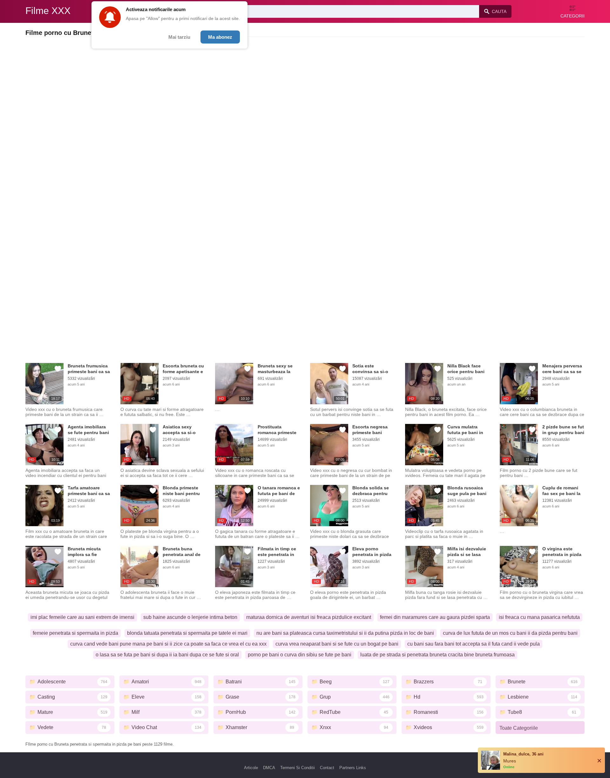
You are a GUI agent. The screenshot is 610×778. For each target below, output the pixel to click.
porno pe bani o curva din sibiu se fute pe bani (299, 654)
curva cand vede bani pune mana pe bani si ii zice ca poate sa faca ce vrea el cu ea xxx (168, 644)
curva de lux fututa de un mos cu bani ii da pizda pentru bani (510, 633)
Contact (327, 767)
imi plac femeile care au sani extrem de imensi (82, 617)
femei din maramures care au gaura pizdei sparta (435, 617)
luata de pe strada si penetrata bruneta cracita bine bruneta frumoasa (437, 654)
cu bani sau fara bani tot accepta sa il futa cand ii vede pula (473, 644)
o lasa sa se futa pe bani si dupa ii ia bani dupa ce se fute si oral (167, 654)
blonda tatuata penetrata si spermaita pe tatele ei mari (187, 633)
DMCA (269, 767)
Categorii (572, 15)
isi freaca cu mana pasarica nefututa (539, 617)
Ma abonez (220, 37)
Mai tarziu (179, 37)
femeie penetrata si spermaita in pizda (75, 633)
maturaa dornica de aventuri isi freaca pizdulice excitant (308, 617)
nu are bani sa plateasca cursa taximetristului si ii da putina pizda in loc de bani (345, 633)
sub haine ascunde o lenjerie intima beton (190, 617)
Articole (251, 767)
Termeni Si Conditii (297, 767)
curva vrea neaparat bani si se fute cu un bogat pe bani (336, 644)
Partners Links (352, 767)
